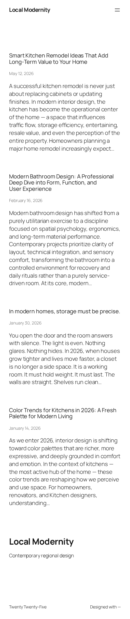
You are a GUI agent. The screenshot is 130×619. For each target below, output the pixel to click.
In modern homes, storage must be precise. (64, 311)
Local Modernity (29, 10)
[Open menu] (117, 10)
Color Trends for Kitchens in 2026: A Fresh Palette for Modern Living (62, 413)
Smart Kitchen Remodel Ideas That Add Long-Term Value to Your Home (58, 58)
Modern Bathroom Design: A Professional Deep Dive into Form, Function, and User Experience (61, 182)
